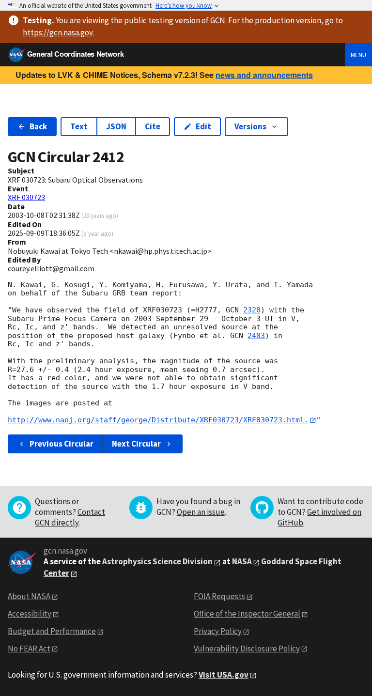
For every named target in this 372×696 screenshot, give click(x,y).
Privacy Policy (218, 631)
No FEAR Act (29, 648)
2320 (252, 310)
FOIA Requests (219, 596)
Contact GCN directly (70, 517)
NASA (242, 561)
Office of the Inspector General (247, 613)
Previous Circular (61, 443)
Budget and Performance (52, 631)
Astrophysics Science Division (157, 561)
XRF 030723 (26, 197)
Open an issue (201, 512)
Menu (358, 54)
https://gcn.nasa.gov (58, 32)
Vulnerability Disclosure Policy (247, 648)
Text (79, 126)
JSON (116, 126)
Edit (203, 126)
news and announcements (264, 74)
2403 (256, 335)
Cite (152, 126)
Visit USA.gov (223, 674)
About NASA (29, 596)
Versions (250, 126)
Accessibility (29, 613)
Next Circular (136, 443)
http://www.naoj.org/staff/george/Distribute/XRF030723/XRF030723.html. (158, 420)
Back (38, 126)
